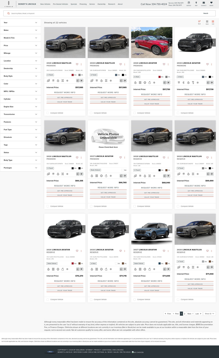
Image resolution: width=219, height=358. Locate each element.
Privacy (97, 350)
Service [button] (92, 4)
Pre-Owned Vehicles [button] (60, 4)
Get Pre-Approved (64, 97)
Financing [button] (83, 4)
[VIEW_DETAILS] (108, 135)
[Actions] (81, 64)
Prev (176, 313)
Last (198, 313)
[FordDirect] (50, 352)
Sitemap (89, 350)
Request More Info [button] (64, 92)
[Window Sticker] (81, 80)
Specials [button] (74, 4)
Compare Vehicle (56, 113)
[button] (83, 43)
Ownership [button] (102, 4)
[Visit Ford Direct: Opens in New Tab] (138, 352)
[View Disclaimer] (67, 80)
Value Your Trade (64, 102)
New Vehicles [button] (45, 4)
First (168, 313)
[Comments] (77, 80)
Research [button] (111, 4)
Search (205, 13)
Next (190, 313)
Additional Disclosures (113, 350)
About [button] (120, 4)
